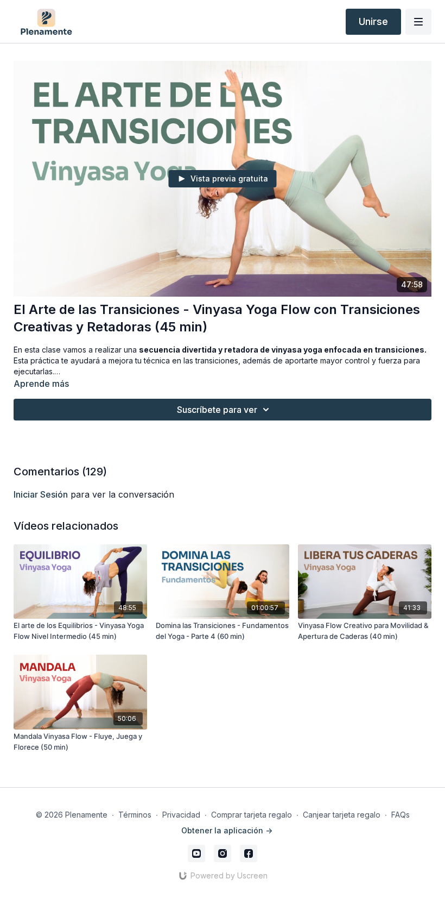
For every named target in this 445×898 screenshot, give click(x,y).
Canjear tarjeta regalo (341, 814)
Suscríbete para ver (217, 409)
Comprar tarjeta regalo (251, 814)
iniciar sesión (41, 494)
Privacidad (181, 814)
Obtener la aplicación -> (226, 830)
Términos (134, 814)
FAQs (400, 814)
